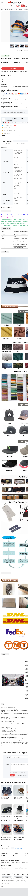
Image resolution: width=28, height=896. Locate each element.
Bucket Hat (20, 9)
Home (2, 9)
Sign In (3, 135)
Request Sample (23, 71)
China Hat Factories (6, 874)
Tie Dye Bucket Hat (16, 868)
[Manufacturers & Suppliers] (14, 2)
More (2, 886)
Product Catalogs (19, 848)
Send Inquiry (13, 68)
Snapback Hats (4, 853)
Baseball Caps (16, 851)
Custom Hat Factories (6, 877)
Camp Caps (15, 853)
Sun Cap (15, 9)
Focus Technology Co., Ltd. (16, 890)
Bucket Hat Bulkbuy (6, 883)
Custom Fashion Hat (18, 877)
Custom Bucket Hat (21, 880)
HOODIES (3, 855)
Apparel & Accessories (9, 9)
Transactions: (21, 122)
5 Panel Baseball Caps (5, 851)
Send (12, 775)
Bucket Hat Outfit (5, 868)
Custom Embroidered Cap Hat (8, 880)
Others (26, 855)
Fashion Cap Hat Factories (18, 874)
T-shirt (14, 855)
